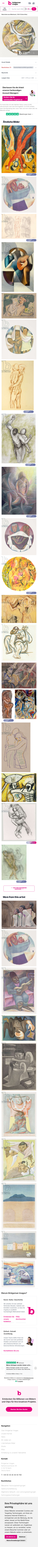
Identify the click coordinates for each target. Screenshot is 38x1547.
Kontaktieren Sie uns (11, 1351)
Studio (3, 1446)
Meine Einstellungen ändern (16, 1540)
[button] (15, 98)
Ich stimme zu (10, 1537)
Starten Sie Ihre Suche (19, 1409)
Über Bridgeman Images (9, 1430)
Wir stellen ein (6, 1440)
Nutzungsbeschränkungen (10, 1495)
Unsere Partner (6, 1434)
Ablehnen (22, 1537)
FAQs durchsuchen (21, 1318)
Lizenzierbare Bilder (8, 1443)
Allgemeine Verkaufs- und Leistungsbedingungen (18, 1492)
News (3, 1437)
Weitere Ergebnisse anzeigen (20, 888)
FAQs (3, 1449)
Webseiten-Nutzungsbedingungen (13, 1485)
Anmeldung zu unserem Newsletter (13, 1453)
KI (28, 9)
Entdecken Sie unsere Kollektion (9, 1319)
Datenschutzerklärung (9, 1489)
